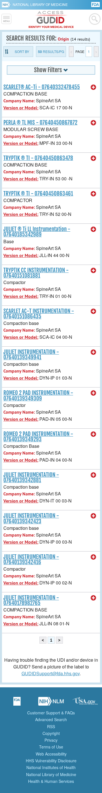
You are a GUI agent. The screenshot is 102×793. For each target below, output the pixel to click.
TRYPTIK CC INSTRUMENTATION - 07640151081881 (36, 273)
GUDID (51, 19)
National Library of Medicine (40, 4)
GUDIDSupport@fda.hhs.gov (51, 673)
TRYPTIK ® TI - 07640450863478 (38, 158)
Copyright (51, 733)
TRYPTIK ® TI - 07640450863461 (38, 193)
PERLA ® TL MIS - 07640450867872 (40, 122)
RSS (51, 726)
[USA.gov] (85, 703)
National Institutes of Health (51, 767)
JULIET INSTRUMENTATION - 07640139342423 (31, 518)
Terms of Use (51, 747)
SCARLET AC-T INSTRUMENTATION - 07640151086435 (38, 314)
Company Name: (19, 101)
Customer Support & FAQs (51, 713)
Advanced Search (51, 719)
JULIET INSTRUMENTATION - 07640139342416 (31, 559)
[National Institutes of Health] (7, 4)
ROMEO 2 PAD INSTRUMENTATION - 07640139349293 (38, 437)
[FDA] (96, 4)
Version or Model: (20, 108)
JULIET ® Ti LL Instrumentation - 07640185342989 (36, 232)
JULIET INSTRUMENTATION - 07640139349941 (31, 355)
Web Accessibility (51, 754)
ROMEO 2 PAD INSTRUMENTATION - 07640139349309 (38, 395)
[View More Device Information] (93, 87)
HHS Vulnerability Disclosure (51, 760)
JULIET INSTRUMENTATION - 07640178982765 (31, 600)
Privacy (51, 740)
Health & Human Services (51, 781)
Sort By (22, 51)
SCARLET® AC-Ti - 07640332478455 (41, 87)
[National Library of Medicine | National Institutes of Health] (51, 703)
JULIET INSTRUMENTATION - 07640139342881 (31, 477)
